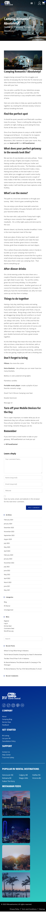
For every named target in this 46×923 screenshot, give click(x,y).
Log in (6, 623)
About (4, 716)
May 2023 (7, 547)
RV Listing (5, 736)
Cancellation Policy (9, 741)
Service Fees (6, 722)
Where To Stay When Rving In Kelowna (16, 651)
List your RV (6, 738)
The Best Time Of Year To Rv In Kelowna (16, 658)
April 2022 (7, 578)
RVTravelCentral (16, 439)
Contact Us (6, 752)
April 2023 (7, 551)
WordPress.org (8, 631)
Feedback (5, 725)
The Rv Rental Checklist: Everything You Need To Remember (23, 654)
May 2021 (7, 590)
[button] (31, 3)
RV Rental (7, 606)
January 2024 (8, 524)
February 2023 (8, 555)
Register (6, 621)
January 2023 (8, 559)
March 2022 (7, 582)
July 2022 (7, 567)
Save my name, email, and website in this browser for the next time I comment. (22, 500)
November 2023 (9, 531)
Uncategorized (8, 610)
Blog (5, 602)
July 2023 (7, 543)
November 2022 (9, 563)
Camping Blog (7, 719)
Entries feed (7, 626)
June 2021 (7, 586)
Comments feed (9, 628)
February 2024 (8, 520)
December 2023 (9, 527)
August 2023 (8, 539)
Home (7, 27)
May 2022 (7, 574)
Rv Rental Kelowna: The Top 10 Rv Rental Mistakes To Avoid (23, 669)
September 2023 (9, 535)
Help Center (6, 755)
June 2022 (7, 570)
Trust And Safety (8, 757)
